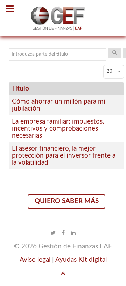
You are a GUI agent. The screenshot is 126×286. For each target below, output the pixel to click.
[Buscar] (114, 53)
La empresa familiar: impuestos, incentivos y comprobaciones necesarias (58, 128)
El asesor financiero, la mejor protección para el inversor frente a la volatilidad (63, 155)
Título (20, 88)
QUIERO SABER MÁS (67, 201)
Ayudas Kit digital (81, 260)
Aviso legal (35, 260)
